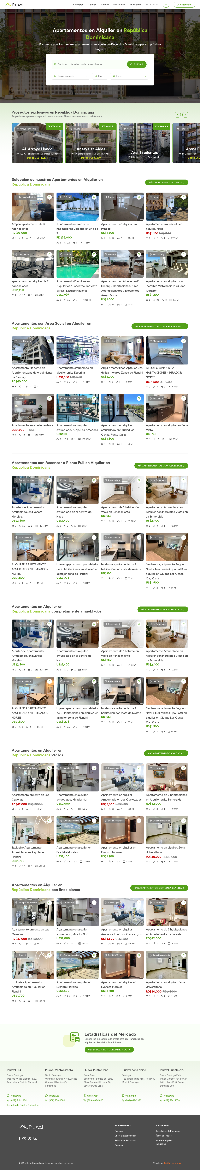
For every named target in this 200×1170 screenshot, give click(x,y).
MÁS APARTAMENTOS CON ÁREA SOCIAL (158, 326)
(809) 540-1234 (19, 1100)
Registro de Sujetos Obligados (23, 1105)
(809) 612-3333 (133, 1100)
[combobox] (100, 64)
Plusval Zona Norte (134, 1070)
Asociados (135, 4)
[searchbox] (102, 64)
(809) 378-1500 (57, 1100)
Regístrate (186, 4)
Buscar (138, 64)
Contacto (119, 1145)
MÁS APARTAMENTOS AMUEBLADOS (161, 609)
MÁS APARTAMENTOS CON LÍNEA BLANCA (158, 888)
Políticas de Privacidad (125, 1140)
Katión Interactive (172, 1163)
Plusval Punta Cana (96, 1070)
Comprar (78, 4)
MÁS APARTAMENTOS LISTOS (165, 182)
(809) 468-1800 (95, 1100)
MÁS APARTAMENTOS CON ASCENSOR (160, 465)
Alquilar (92, 4)
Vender (105, 4)
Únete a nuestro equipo (125, 1136)
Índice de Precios (164, 1136)
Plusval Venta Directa (59, 1070)
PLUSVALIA (152, 4)
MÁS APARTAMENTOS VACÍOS (165, 753)
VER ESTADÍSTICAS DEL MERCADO (107, 1049)
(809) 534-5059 (172, 1100)
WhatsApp (16, 1095)
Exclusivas (119, 4)
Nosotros (119, 1131)
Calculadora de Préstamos (168, 1131)
